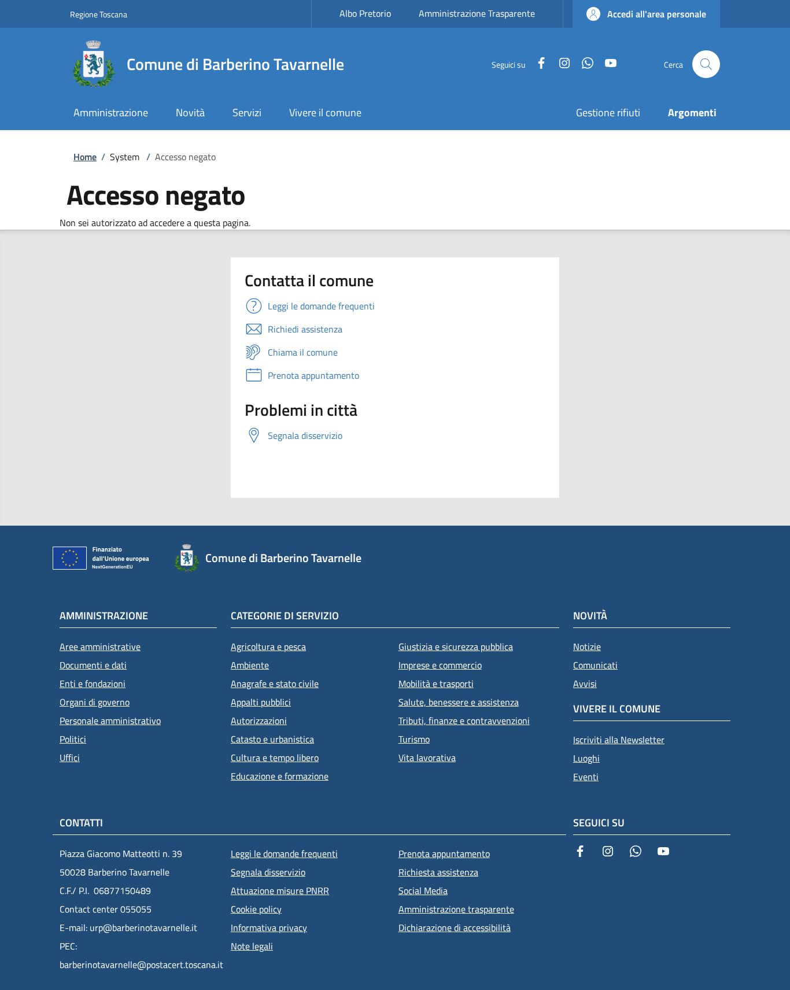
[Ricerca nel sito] (706, 64)
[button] (646, 14)
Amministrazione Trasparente (477, 13)
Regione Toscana (98, 14)
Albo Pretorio (365, 13)
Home (85, 157)
